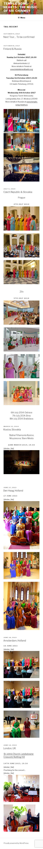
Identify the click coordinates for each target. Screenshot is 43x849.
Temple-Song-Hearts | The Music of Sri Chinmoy (21, 7)
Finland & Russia (12, 48)
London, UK (9, 748)
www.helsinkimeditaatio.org (21, 69)
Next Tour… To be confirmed (19, 37)
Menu (22, 18)
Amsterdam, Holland (14, 640)
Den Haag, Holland (13, 490)
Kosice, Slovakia (12, 429)
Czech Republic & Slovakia (17, 192)
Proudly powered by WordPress (16, 843)
